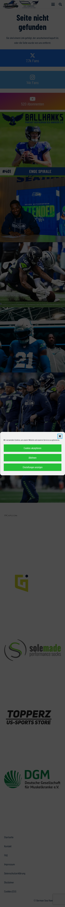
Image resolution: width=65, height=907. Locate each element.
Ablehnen (32, 457)
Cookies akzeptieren (32, 448)
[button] (60, 436)
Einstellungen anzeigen (32, 467)
